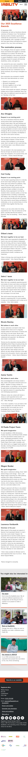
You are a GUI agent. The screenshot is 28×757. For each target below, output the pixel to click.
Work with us (5, 714)
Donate (7, 1)
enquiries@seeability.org (11, 701)
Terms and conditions (8, 711)
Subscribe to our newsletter (14, 680)
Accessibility (5, 703)
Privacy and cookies (7, 705)
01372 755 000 (9, 698)
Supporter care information (9, 708)
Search (20, 1)
